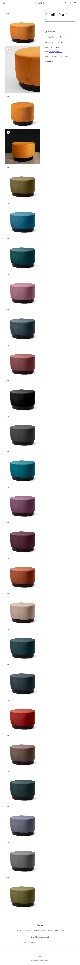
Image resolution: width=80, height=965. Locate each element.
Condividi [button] (50, 62)
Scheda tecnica (54, 47)
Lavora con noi (59, 930)
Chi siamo (19, 930)
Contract (36, 930)
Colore (47, 20)
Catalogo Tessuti (55, 52)
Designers (27, 930)
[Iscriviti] (56, 942)
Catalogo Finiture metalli (58, 56)
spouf (36, 960)
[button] (4, 3)
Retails (43, 930)
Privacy (50, 930)
